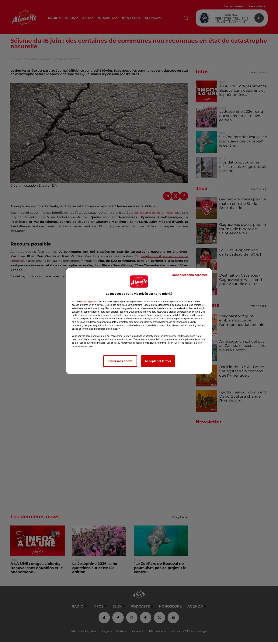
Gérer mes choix (120, 361)
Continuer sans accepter (189, 275)
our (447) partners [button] (89, 301)
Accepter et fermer (158, 361)
